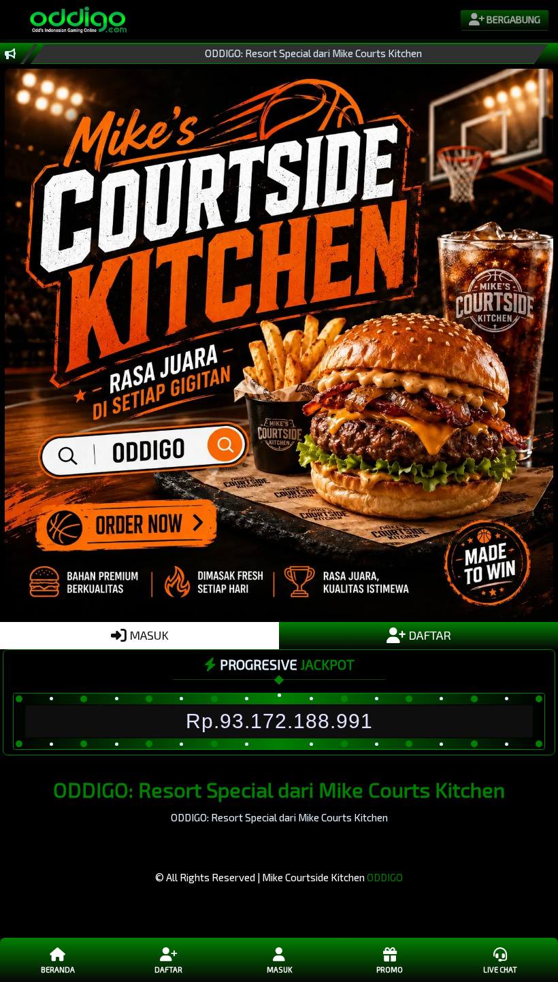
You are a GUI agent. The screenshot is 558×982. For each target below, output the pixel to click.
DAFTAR (428, 634)
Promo (389, 969)
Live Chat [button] (500, 969)
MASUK (148, 634)
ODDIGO (385, 877)
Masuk (279, 969)
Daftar (168, 969)
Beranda (58, 969)
